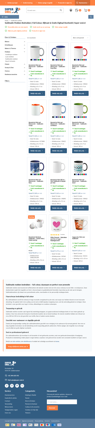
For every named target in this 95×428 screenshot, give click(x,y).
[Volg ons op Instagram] (12, 386)
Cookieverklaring (55, 421)
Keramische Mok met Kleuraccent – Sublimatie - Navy (36, 181)
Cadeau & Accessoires (32, 407)
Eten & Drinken (30, 401)
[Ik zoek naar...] (91, 17)
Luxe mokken (9, 57)
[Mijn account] (70, 10)
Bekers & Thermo (10, 48)
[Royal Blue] (42, 59)
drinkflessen (27, 341)
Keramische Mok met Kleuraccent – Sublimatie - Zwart (79, 181)
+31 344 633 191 (13, 375)
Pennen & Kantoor (31, 404)
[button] (82, 3)
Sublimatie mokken (11, 59)
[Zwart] (31, 59)
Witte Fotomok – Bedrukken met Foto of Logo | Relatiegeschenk (58, 239)
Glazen (7, 64)
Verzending (8, 404)
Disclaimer (47, 421)
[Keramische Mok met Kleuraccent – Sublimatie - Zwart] (80, 166)
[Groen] (38, 59)
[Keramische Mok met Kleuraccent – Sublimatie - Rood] (80, 52)
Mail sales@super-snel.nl (16, 380)
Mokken (7, 52)
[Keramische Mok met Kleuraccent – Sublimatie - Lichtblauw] (58, 109)
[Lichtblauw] (33, 59)
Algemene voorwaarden (27, 421)
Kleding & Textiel (30, 395)
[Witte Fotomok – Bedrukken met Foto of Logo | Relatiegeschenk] (58, 224)
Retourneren (9, 407)
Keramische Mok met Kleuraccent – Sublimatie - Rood (79, 66)
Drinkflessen (9, 45)
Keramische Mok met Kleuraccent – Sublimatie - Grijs (36, 66)
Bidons (7, 41)
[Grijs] (37, 59)
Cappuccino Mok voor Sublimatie (78, 237)
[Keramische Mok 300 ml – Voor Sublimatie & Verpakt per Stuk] (58, 166)
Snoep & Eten (9, 67)
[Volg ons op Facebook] (7, 386)
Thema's (27, 413)
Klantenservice (9, 395)
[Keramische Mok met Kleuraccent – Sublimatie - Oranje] (37, 109)
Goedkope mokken (11, 54)
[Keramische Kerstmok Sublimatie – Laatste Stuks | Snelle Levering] (37, 224)
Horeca (7, 71)
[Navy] (35, 59)
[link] (12, 10)
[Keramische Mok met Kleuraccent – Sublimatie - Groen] (80, 109)
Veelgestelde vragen (11, 410)
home (57, 341)
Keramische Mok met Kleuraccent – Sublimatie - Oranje (36, 123)
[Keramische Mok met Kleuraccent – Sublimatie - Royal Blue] (58, 52)
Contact (7, 401)
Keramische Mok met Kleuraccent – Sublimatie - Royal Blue (58, 66)
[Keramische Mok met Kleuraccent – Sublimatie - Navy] (37, 166)
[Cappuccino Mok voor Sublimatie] (80, 224)
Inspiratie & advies (11, 398)
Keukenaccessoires (11, 74)
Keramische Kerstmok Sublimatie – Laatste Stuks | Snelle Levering (37, 238)
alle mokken (16, 341)
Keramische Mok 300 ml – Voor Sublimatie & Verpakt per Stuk (57, 181)
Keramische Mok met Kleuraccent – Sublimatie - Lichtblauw (58, 123)
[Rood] (40, 59)
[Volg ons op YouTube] (22, 386)
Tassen (27, 398)
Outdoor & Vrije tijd (31, 410)
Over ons (8, 413)
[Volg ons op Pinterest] (17, 386)
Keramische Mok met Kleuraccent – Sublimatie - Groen (79, 123)
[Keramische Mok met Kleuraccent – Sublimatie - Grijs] (37, 52)
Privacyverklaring (39, 421)
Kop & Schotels (10, 61)
